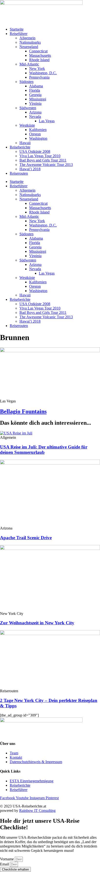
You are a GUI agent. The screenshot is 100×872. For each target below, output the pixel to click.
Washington (38, 138)
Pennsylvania (39, 77)
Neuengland (28, 47)
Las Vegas (47, 121)
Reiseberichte (20, 147)
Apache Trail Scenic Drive (26, 537)
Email (5, 864)
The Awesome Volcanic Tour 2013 (46, 165)
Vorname (7, 859)
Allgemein (27, 38)
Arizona (35, 112)
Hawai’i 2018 (30, 169)
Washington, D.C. (43, 73)
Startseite (17, 29)
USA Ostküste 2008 (34, 151)
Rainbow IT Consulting (37, 810)
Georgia (35, 95)
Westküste (27, 125)
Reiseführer (18, 34)
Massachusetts (40, 55)
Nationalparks (30, 42)
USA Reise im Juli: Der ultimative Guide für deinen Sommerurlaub (43, 449)
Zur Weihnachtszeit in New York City (37, 622)
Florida (34, 90)
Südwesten (27, 108)
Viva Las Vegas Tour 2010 (39, 156)
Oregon (35, 134)
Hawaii (25, 143)
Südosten (26, 82)
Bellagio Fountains (23, 411)
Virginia (35, 103)
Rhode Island (39, 60)
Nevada (35, 116)
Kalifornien (38, 130)
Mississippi (37, 99)
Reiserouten (19, 173)
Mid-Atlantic (29, 64)
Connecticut (38, 51)
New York (37, 68)
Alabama (36, 86)
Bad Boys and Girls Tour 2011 (43, 160)
